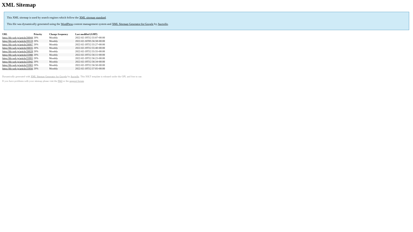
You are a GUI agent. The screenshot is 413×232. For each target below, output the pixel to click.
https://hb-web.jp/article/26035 (17, 48)
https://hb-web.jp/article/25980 (17, 54)
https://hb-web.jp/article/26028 (17, 51)
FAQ (60, 81)
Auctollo (163, 24)
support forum (76, 81)
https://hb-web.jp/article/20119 (17, 41)
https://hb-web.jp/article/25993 (17, 58)
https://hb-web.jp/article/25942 (17, 61)
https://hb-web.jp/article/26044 (17, 37)
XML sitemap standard (92, 17)
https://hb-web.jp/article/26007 (17, 44)
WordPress (67, 24)
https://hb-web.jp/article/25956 (17, 68)
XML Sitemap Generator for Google (133, 24)
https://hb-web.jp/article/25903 (17, 65)
